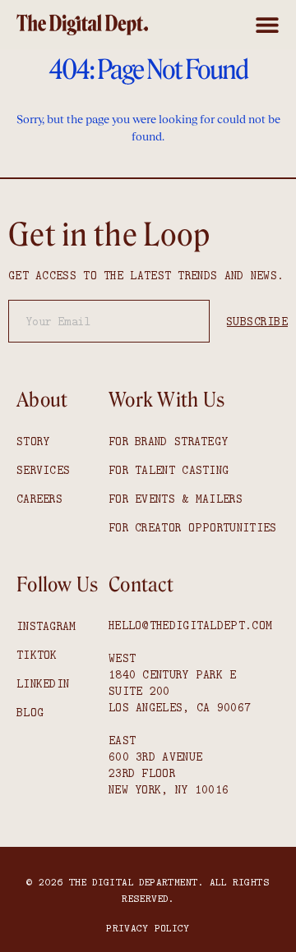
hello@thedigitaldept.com (190, 625)
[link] (82, 24)
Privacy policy (147, 928)
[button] (267, 24)
